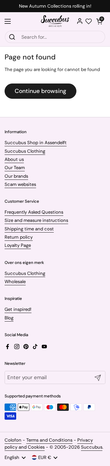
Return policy (19, 237)
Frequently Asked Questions (34, 212)
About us (14, 159)
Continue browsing (40, 91)
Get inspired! (18, 309)
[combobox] (55, 37)
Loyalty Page (18, 245)
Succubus (91, 447)
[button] (99, 21)
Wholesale (15, 282)
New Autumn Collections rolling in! (55, 6)
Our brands (16, 176)
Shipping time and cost (29, 229)
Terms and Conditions (49, 440)
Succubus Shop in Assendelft (36, 143)
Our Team (15, 168)
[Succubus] (55, 21)
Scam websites (20, 184)
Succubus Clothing (25, 151)
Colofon (13, 440)
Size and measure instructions (36, 220)
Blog (9, 318)
